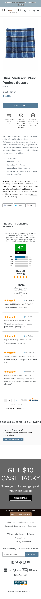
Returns (30, 534)
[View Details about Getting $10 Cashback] (20, 500)
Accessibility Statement (20, 542)
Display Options (16, 404)
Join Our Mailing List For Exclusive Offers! (20, 549)
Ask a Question (14, 439)
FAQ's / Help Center (15, 534)
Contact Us (23, 522)
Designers (32, 526)
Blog (32, 522)
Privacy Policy (21, 538)
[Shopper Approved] (20, 584)
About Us (11, 522)
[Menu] (38, 11)
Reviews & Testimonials (15, 526)
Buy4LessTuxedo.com (22, 591)
